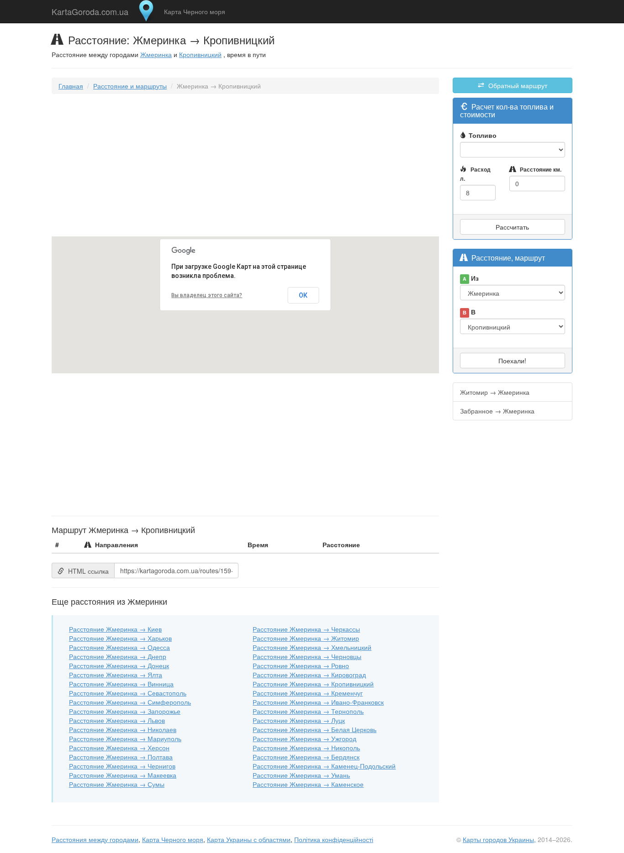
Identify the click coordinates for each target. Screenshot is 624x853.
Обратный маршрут (517, 85)
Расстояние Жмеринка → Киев (115, 628)
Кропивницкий (200, 54)
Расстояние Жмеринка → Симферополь (130, 701)
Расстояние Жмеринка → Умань (301, 775)
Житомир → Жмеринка (494, 392)
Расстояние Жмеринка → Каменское (308, 784)
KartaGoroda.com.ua (90, 9)
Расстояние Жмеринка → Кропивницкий (313, 683)
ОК (303, 295)
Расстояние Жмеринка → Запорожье (124, 711)
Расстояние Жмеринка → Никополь (306, 747)
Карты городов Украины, (499, 839)
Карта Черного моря (194, 11)
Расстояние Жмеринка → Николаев (122, 729)
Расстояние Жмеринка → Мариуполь (125, 738)
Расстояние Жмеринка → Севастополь (127, 692)
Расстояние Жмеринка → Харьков (120, 638)
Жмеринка (156, 54)
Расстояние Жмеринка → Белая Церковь (314, 729)
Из (471, 278)
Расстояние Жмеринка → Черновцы (307, 656)
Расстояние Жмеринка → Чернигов (122, 765)
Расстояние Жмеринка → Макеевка (122, 775)
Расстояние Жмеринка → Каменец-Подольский (324, 765)
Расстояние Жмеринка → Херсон (119, 747)
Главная (70, 85)
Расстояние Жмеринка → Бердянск (306, 756)
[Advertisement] (245, 167)
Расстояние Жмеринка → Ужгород (304, 738)
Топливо (483, 135)
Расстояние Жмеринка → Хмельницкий (312, 647)
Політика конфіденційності (333, 839)
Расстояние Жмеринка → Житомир (306, 638)
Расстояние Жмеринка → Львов (117, 720)
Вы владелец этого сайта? (206, 295)
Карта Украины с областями (249, 839)
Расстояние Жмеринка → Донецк (119, 665)
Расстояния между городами (95, 839)
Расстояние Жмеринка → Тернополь (308, 711)
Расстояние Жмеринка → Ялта (115, 674)
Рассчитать (512, 226)
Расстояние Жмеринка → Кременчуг (308, 692)
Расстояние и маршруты (130, 85)
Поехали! (512, 360)
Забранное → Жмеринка (497, 410)
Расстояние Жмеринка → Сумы (116, 784)
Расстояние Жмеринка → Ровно (301, 665)
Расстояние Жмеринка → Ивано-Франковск (318, 701)
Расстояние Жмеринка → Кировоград (309, 674)
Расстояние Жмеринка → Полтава (121, 756)
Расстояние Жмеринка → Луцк (299, 720)
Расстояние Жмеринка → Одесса (119, 647)
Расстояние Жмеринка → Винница (121, 683)
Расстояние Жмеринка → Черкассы (306, 628)
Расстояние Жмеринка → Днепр (117, 656)
